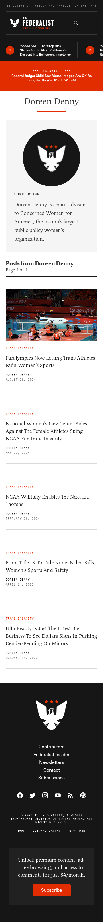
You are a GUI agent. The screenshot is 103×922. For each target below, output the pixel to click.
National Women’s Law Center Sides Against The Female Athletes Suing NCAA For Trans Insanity (46, 431)
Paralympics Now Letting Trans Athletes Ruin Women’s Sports (50, 361)
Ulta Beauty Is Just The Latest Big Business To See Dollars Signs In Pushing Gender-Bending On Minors (51, 636)
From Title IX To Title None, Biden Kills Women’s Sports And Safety (50, 566)
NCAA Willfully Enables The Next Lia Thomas (47, 500)
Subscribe (51, 890)
